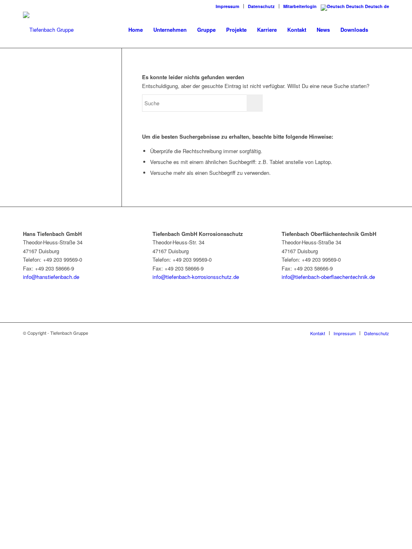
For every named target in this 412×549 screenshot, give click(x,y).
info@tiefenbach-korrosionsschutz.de (195, 277)
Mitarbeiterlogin (300, 6)
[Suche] (381, 30)
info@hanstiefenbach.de (51, 277)
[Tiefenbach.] (48, 30)
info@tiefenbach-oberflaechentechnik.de (328, 277)
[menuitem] (228, 6)
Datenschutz (261, 6)
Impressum (227, 6)
